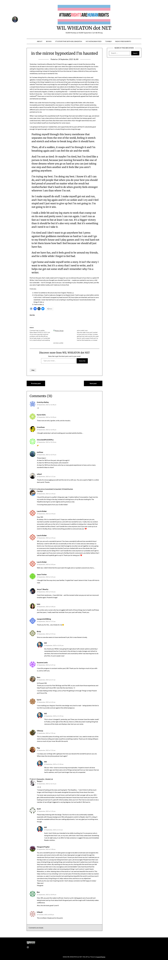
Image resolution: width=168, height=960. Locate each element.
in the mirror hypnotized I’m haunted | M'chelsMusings (54, 489)
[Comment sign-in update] (41, 335)
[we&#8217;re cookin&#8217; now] (89, 335)
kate (38, 604)
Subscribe (82, 361)
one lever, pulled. (58, 343)
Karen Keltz (41, 415)
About (39, 41)
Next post (93, 383)
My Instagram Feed (94, 41)
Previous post (36, 383)
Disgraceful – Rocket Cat (44, 779)
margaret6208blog (44, 619)
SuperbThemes (100, 957)
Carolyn (40, 491)
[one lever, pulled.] (64, 335)
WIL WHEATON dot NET (84, 28)
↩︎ (73, 293)
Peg (38, 748)
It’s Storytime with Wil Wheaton (68, 41)
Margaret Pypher (43, 847)
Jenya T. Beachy (42, 589)
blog (33, 370)
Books (48, 41)
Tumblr (108, 41)
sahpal (39, 474)
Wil (45, 643)
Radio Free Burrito (123, 41)
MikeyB (39, 912)
